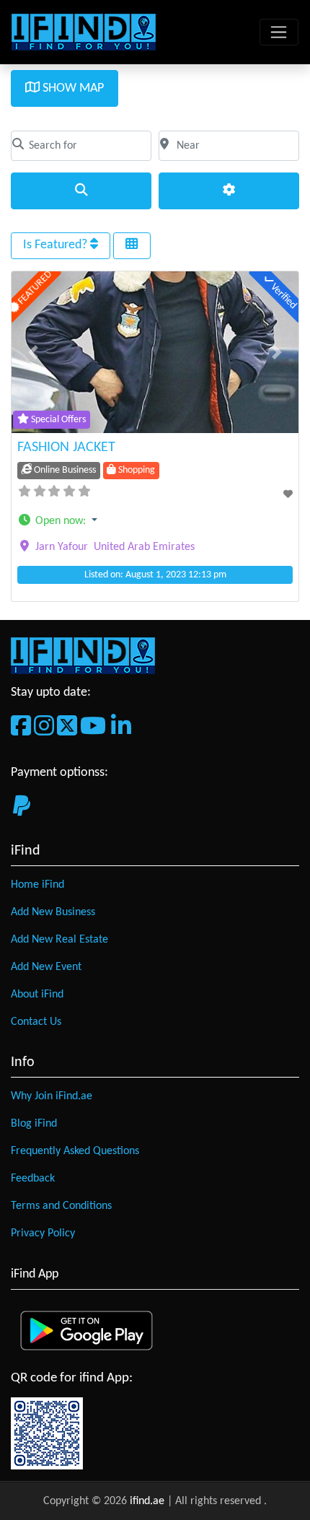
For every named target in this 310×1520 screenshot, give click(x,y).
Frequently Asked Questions (75, 1151)
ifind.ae (148, 1501)
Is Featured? (56, 245)
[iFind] (84, 32)
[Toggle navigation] (279, 32)
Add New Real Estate (59, 939)
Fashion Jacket (66, 447)
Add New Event (46, 967)
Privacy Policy (43, 1233)
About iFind (37, 994)
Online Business (64, 470)
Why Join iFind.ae (51, 1096)
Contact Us (36, 1022)
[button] (33, 352)
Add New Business (53, 912)
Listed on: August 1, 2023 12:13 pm (155, 574)
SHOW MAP (72, 88)
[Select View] (132, 245)
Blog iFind (34, 1124)
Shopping (135, 470)
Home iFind (37, 885)
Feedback (33, 1178)
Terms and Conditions (61, 1206)
